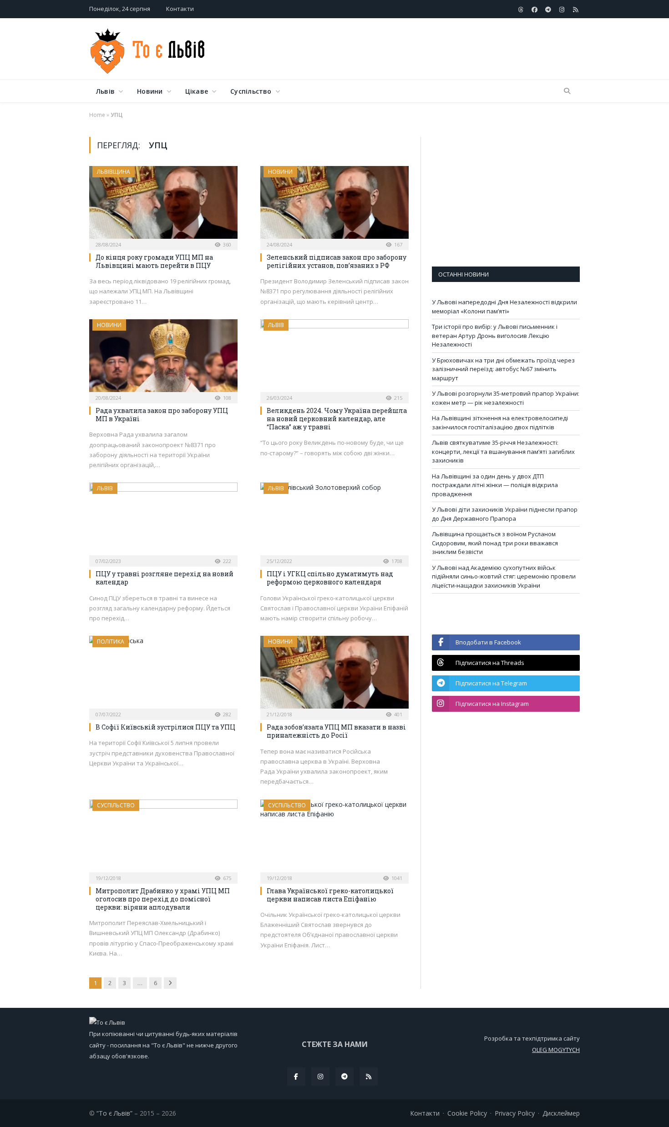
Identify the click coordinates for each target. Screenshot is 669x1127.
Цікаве (196, 91)
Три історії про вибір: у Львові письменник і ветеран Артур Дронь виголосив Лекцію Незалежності (495, 335)
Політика (110, 641)
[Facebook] (296, 1076)
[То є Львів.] (148, 48)
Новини (149, 91)
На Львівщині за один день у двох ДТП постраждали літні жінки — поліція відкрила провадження (495, 485)
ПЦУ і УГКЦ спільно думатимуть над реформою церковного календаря (330, 577)
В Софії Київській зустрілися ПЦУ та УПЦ (165, 727)
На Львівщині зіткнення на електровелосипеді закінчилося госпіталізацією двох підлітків (500, 422)
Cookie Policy (467, 1113)
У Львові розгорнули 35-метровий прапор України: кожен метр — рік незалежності (505, 398)
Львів (105, 91)
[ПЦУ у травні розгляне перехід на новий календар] (163, 522)
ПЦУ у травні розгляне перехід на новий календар (164, 577)
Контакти (180, 9)
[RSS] (369, 1076)
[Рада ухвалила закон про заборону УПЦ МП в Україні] (163, 358)
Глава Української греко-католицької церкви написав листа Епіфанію (330, 894)
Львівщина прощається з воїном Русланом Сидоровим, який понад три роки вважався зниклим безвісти (495, 543)
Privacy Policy (515, 1113)
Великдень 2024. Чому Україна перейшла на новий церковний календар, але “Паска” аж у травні (337, 418)
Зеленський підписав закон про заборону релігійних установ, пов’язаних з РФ (336, 261)
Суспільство (250, 91)
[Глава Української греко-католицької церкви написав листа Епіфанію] (334, 839)
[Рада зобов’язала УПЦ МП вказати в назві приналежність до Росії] (334, 675)
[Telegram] (344, 1076)
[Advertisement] (414, 49)
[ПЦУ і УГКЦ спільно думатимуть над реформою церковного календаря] (334, 522)
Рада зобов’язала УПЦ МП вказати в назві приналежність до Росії (336, 731)
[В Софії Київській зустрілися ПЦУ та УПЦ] (163, 675)
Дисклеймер (561, 1113)
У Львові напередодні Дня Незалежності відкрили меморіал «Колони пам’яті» (504, 306)
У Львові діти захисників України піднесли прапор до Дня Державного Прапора (505, 514)
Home (97, 115)
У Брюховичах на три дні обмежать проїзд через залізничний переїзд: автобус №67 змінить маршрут (503, 369)
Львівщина (113, 172)
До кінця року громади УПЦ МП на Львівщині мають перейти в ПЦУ (154, 261)
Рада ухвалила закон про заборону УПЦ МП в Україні (162, 414)
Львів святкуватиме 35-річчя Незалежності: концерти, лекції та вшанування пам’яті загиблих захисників (503, 451)
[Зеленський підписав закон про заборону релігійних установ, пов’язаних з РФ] (334, 205)
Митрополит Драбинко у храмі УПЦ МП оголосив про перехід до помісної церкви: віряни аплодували (163, 898)
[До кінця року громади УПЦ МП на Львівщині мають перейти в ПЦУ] (163, 205)
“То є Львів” (114, 1113)
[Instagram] (320, 1076)
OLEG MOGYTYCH (556, 1050)
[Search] (567, 91)
